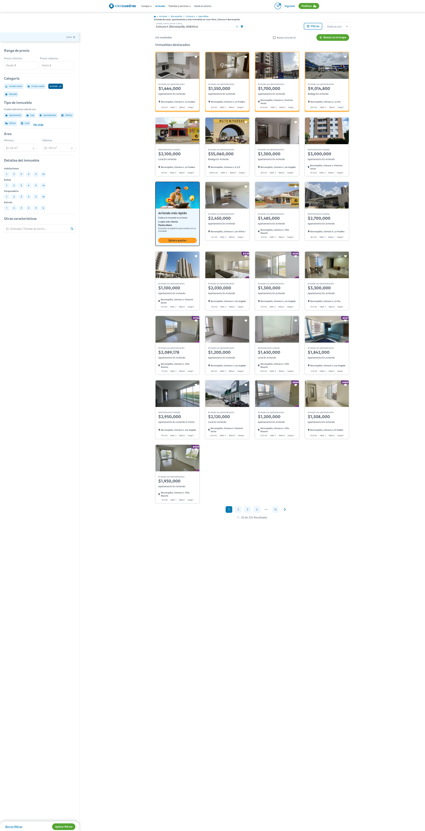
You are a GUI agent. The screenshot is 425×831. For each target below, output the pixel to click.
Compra (145, 6)
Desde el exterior (203, 6)
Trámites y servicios (178, 6)
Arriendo (160, 6)
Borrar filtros (13, 826)
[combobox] (337, 27)
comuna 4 (190, 16)
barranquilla (176, 16)
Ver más (38, 124)
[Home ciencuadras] (123, 6)
